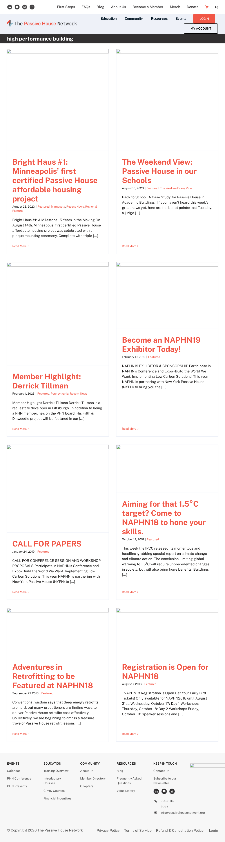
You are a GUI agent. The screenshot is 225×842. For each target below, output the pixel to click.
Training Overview (56, 771)
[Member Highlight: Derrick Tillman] (58, 313)
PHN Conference (19, 778)
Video (189, 188)
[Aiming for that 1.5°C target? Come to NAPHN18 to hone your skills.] (167, 468)
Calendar (13, 771)
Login (213, 830)
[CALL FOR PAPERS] (58, 488)
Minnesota (58, 206)
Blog (120, 771)
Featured (44, 206)
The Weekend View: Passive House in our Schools (159, 171)
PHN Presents (17, 786)
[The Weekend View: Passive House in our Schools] (167, 100)
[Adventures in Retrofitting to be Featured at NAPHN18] (58, 631)
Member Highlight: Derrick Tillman (46, 381)
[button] (216, 7)
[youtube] (17, 7)
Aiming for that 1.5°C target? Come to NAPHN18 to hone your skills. (164, 517)
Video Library (126, 790)
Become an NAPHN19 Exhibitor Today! (161, 344)
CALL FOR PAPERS (47, 543)
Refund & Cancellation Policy (180, 830)
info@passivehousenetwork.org (183, 812)
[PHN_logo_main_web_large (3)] (207, 765)
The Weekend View (172, 188)
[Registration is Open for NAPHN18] (167, 631)
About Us (86, 771)
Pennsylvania (60, 393)
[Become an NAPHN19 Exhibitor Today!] (167, 295)
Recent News (75, 206)
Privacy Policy (109, 830)
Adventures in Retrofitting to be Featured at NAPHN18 (52, 676)
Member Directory (92, 778)
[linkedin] (9, 7)
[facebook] (32, 7)
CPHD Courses (54, 790)
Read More (19, 246)
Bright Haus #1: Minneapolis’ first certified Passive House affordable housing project (55, 180)
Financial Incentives (57, 798)
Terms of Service (138, 830)
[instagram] (24, 7)
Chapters (86, 786)
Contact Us (161, 771)
